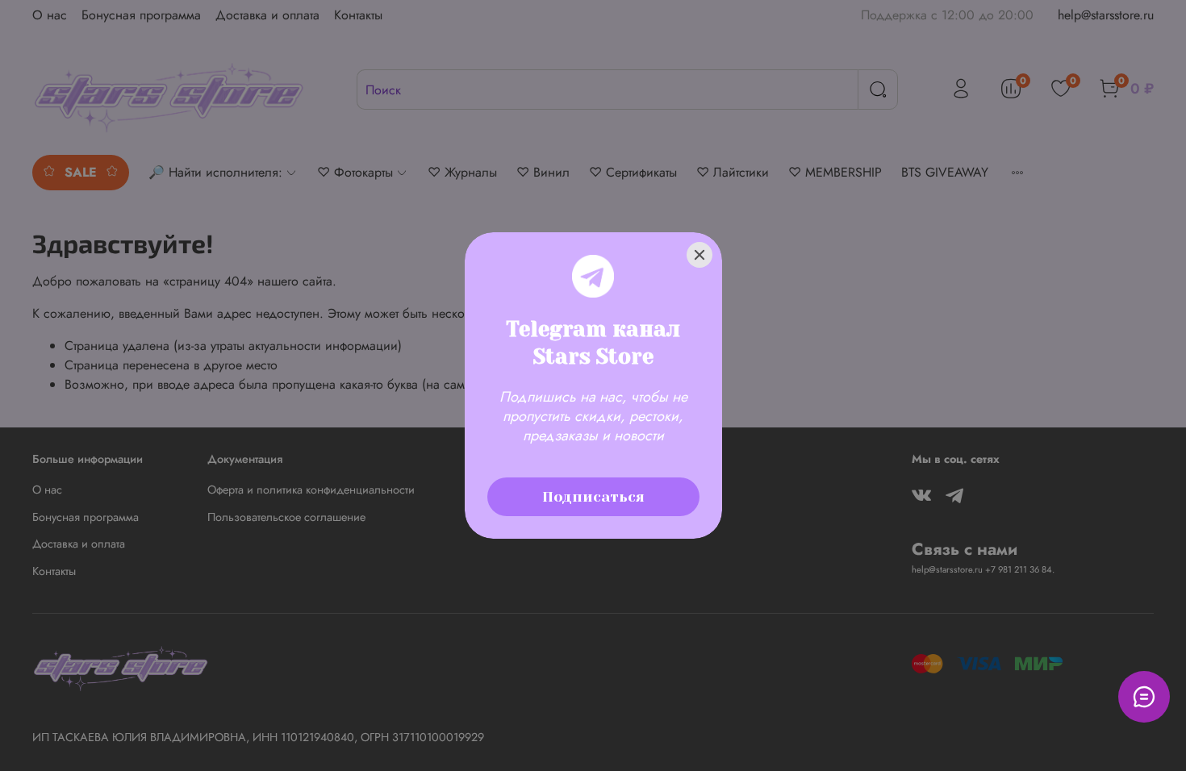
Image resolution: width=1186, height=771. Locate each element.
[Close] (699, 255)
